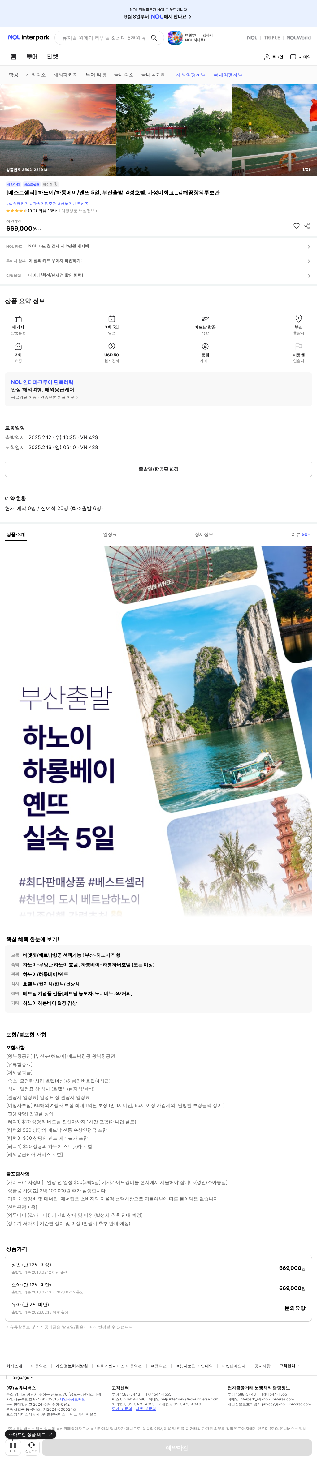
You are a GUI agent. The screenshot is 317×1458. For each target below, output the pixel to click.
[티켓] (52, 56)
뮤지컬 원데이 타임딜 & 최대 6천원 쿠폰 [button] (103, 38)
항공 (14, 74)
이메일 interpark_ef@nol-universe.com (261, 1399)
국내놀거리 (153, 74)
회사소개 (14, 1365)
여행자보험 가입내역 (194, 1365)
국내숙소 (124, 74)
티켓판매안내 (234, 1365)
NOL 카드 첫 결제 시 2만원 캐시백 (58, 245)
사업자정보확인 (72, 1399)
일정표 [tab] (110, 534)
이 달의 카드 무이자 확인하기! (55, 260)
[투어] (32, 56)
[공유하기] (307, 225)
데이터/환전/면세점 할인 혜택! (55, 274)
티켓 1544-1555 (157, 1394)
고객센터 (287, 1365)
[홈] (13, 56)
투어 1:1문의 (122, 1408)
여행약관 (159, 1365)
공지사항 (262, 1365)
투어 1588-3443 (126, 1394)
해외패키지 (65, 74)
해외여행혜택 (191, 74)
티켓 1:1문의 (146, 1408)
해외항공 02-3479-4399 (133, 1404)
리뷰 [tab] (300, 534)
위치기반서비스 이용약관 (119, 1365)
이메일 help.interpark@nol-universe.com (183, 1399)
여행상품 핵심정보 (78, 210)
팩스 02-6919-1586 (128, 1399)
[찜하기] (296, 225)
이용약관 (39, 1365)
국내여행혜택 (228, 74)
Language (20, 1377)
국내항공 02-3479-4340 (179, 1404)
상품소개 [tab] (16, 534)
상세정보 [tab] (204, 534)
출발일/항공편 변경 (159, 469)
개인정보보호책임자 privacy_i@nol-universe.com (269, 1404)
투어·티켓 (95, 74)
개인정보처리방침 (72, 1365)
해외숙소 (36, 74)
